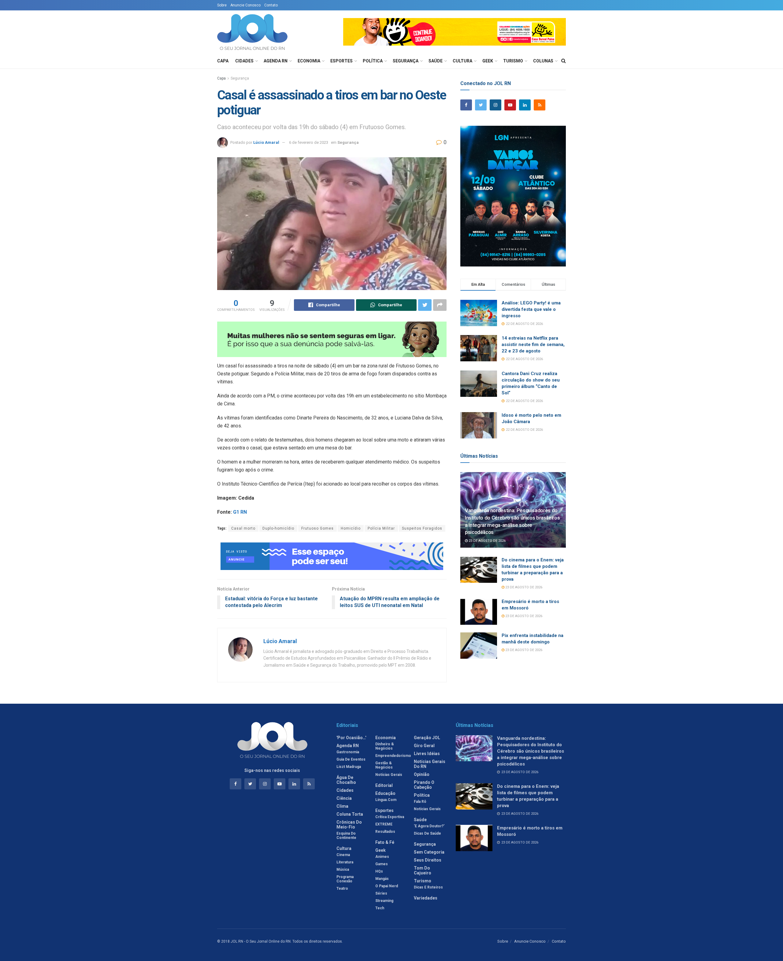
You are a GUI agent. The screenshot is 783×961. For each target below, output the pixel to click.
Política (373, 60)
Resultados (385, 831)
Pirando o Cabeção (424, 785)
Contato (271, 5)
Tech (379, 908)
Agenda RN (276, 60)
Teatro (342, 888)
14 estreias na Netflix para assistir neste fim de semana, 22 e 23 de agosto (533, 344)
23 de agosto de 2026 (487, 541)
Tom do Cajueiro (422, 870)
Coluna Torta (349, 814)
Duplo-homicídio (278, 528)
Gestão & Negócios (384, 765)
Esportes (341, 60)
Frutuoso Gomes (317, 528)
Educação (385, 793)
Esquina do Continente (346, 835)
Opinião (421, 774)
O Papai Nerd (386, 886)
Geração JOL (427, 737)
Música (342, 869)
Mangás (382, 879)
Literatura (344, 862)
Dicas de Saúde (427, 833)
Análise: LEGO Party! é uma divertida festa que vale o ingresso (531, 309)
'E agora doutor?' (429, 826)
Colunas (543, 60)
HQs (379, 871)
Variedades (425, 898)
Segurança (405, 60)
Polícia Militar (381, 528)
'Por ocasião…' (351, 737)
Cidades (244, 60)
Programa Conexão (345, 879)
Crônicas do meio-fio (349, 824)
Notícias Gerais (388, 775)
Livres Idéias (427, 753)
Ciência (344, 798)
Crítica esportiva (389, 817)
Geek (487, 60)
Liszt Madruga (348, 767)
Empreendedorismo (393, 756)
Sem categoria (429, 852)
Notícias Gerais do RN (429, 764)
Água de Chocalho (346, 780)
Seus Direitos (427, 860)
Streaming (384, 901)
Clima (342, 806)
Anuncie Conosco (245, 5)
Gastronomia (347, 752)
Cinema (343, 855)
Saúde (436, 60)
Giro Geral (424, 745)
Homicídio (351, 528)
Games (381, 864)
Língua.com (385, 800)
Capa (222, 60)
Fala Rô (420, 801)
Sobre (222, 5)
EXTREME (383, 824)
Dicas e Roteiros (428, 887)
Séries (381, 893)
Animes (382, 857)
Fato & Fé (384, 842)
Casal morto (243, 528)
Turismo (513, 60)
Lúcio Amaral (266, 142)
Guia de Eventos (351, 759)
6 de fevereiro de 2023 (308, 142)
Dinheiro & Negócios (384, 746)
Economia (309, 60)
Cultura (462, 60)
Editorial (384, 785)
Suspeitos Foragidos (422, 528)
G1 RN (240, 512)
